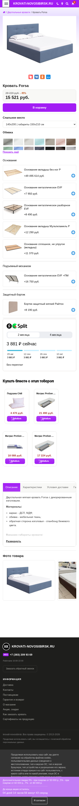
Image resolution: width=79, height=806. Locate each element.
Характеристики (32, 487)
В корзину (39, 107)
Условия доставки (57, 487)
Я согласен (39, 800)
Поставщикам (10, 694)
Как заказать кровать (14, 714)
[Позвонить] (57, 3)
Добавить (17, 418)
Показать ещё (11, 152)
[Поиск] (67, 3)
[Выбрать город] (62, 3)
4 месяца (55, 334)
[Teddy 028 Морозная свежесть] (39, 142)
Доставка (8, 685)
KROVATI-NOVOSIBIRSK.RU (33, 3)
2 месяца (23, 334)
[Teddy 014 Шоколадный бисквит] (71, 142)
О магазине (9, 704)
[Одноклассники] (42, 77)
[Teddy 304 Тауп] (50, 142)
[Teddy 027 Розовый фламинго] (60, 142)
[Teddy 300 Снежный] (18, 142)
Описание (12, 487)
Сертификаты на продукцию (18, 719)
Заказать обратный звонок (20, 668)
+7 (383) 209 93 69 (21, 654)
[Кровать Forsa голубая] (29, 580)
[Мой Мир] (48, 77)
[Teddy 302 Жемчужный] (29, 142)
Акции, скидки (11, 709)
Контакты (8, 689)
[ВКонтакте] (36, 77)
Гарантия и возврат (13, 699)
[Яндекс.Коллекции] (30, 77)
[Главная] (4, 12)
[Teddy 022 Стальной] (8, 142)
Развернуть (13, 541)
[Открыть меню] (6, 3)
